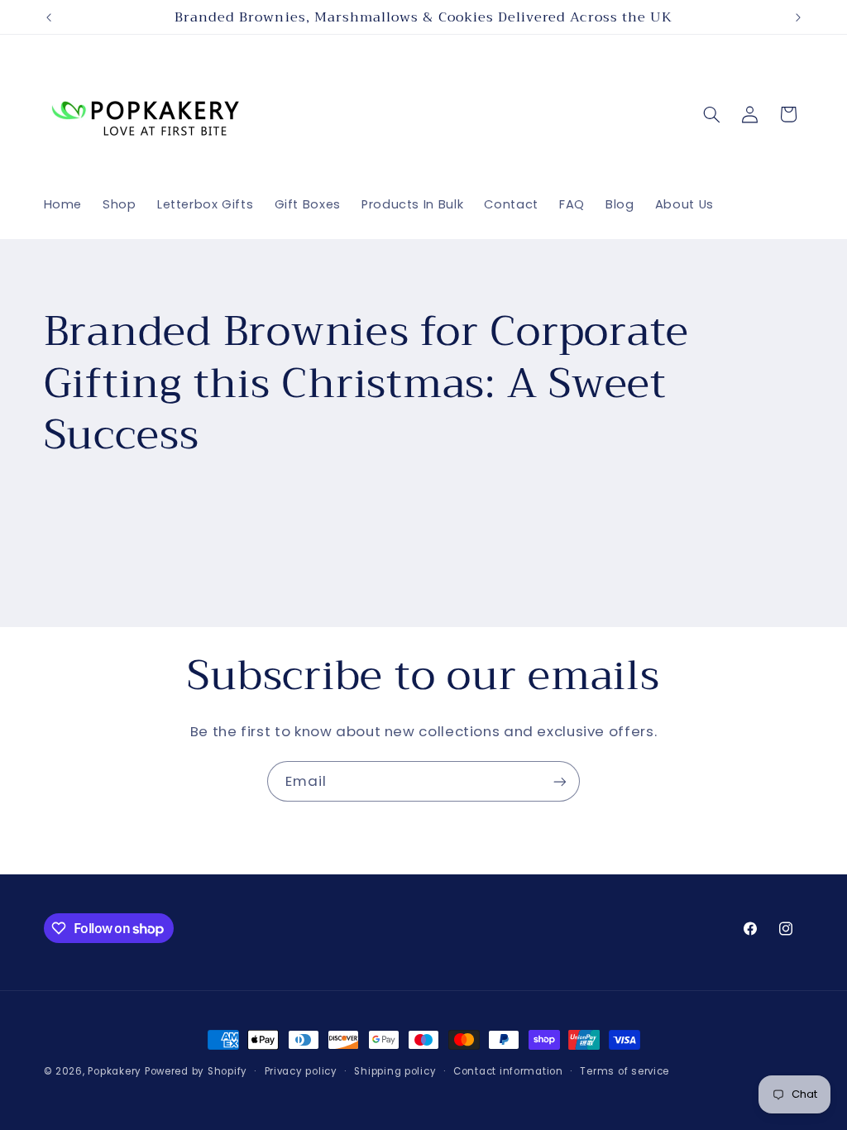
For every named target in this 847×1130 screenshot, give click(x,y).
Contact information (508, 1071)
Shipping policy (395, 1071)
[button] (711, 114)
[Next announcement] (798, 17)
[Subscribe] (560, 781)
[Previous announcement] (49, 17)
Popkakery (114, 1071)
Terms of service (624, 1071)
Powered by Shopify (196, 1071)
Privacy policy (301, 1071)
